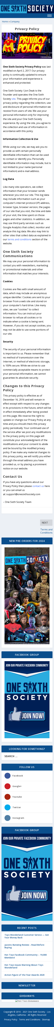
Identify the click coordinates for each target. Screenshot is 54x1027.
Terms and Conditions (29, 1019)
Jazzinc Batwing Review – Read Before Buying (24, 946)
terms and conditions (19, 239)
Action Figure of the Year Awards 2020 (24, 974)
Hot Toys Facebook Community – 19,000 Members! (25, 956)
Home (5, 21)
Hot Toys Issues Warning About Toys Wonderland (23, 966)
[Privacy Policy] (27, 46)
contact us (38, 486)
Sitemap (46, 1019)
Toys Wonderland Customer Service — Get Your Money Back (26, 936)
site (14, 98)
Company (15, 21)
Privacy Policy (10, 1019)
